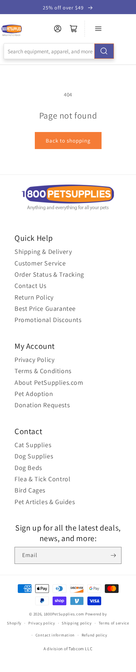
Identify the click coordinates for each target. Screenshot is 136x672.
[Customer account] (58, 29)
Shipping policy (77, 623)
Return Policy (34, 297)
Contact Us (30, 285)
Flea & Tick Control (42, 479)
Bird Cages (30, 490)
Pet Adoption (34, 393)
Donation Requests (42, 405)
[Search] (104, 51)
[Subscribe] (113, 555)
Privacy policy (41, 623)
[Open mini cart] (74, 29)
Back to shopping (68, 140)
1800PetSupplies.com (64, 614)
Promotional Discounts (48, 320)
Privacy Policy (34, 359)
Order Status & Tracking (49, 274)
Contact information (55, 635)
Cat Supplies (33, 445)
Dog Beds (28, 467)
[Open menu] (98, 29)
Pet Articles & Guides (45, 502)
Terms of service (114, 623)
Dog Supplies (34, 456)
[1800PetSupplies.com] (11, 31)
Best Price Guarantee (45, 308)
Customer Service (40, 263)
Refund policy (94, 635)
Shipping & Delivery (43, 251)
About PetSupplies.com (49, 382)
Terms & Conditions (43, 371)
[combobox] (59, 51)
